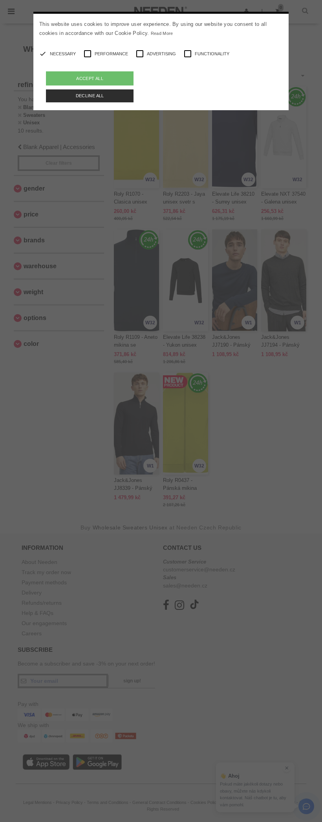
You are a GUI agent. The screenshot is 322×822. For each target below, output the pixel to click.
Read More (162, 33)
